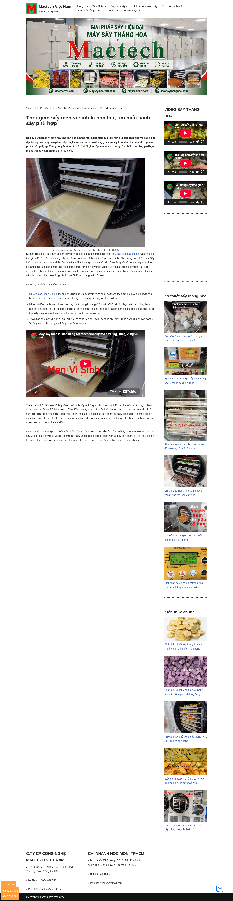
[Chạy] (168, 141)
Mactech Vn (32, 897)
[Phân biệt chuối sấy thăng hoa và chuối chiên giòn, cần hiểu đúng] (185, 640)
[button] (105, 6)
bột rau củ (50, 258)
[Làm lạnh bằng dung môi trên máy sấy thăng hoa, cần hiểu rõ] (185, 820)
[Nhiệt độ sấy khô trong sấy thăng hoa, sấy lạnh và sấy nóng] (185, 732)
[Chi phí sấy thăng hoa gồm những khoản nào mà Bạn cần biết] (185, 486)
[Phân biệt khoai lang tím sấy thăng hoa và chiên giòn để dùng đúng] (185, 685)
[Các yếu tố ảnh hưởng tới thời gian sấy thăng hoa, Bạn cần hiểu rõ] (185, 332)
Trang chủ (82, 6)
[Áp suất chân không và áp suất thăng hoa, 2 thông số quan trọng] (185, 374)
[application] (185, 133)
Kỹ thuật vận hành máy (145, 6)
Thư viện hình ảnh (172, 6)
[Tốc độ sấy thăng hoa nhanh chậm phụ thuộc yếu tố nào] (185, 531)
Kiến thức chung (47, 108)
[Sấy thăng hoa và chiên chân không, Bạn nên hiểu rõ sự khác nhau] (185, 774)
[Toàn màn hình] (202, 141)
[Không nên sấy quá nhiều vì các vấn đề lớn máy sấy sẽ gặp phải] (185, 439)
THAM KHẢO (111, 10)
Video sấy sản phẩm (88, 10)
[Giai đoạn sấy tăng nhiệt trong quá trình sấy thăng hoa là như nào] (185, 578)
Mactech (37, 440)
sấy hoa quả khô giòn (129, 253)
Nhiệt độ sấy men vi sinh (43, 294)
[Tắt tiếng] (197, 141)
